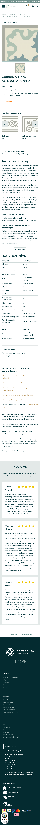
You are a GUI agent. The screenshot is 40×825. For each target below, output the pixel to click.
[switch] (5, 822)
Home (4, 14)
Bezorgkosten (8, 702)
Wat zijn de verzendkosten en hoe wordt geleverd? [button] (16, 377)
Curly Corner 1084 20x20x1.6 (29, 137)
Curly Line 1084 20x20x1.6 (8, 137)
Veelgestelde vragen (23, 154)
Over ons (12, 14)
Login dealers (8, 734)
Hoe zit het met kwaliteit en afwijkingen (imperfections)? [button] (15, 389)
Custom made (22, 14)
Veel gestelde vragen (10, 712)
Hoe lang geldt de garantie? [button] (12, 400)
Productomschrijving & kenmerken (13, 151)
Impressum (7, 685)
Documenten (6, 154)
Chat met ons (12, 796)
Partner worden (8, 730)
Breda (14, 746)
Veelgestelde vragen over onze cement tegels (20, 405)
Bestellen (6, 700)
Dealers (6, 732)
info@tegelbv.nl (13, 792)
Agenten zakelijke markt (11, 737)
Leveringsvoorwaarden (11, 677)
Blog (5, 687)
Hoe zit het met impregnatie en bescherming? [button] (18, 395)
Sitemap (6, 682)
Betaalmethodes (8, 705)
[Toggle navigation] (3, 6)
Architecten (7, 727)
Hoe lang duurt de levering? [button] (12, 383)
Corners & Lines (10, 16)
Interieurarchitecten (9, 725)
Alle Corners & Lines (10, 22)
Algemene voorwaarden (11, 680)
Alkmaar (7, 746)
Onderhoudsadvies (9, 710)
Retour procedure (9, 707)
